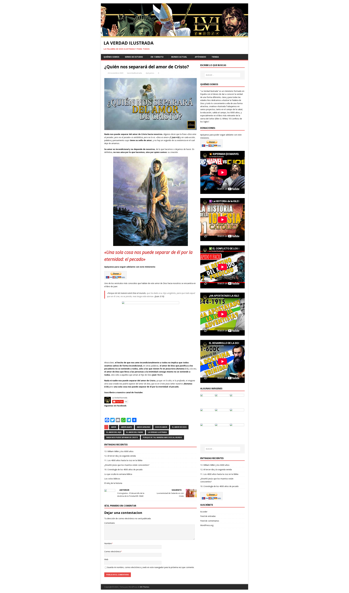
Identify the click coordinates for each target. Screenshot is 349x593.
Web (106, 559)
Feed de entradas (208, 516)
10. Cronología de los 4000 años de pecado (123, 469)
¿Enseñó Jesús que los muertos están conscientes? (126, 465)
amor (113, 427)
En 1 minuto (157, 57)
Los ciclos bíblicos (112, 478)
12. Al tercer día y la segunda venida (120, 456)
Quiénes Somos (111, 57)
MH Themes (144, 587)
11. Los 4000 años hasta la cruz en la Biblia (123, 460)
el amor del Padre (134, 432)
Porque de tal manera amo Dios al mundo (162, 437)
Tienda (215, 57)
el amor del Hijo (113, 432)
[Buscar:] (222, 75)
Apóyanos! (200, 57)
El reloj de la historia (113, 483)
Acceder (203, 511)
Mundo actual (179, 57)
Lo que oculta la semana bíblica (118, 474)
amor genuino (143, 427)
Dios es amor (161, 427)
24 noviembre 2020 (115, 73)
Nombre (108, 543)
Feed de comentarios (209, 520)
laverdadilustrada (134, 73)
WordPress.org (206, 525)
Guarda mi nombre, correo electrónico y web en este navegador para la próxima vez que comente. (150, 567)
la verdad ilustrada (157, 432)
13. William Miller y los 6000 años (118, 451)
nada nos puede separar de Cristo (122, 437)
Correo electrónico (112, 551)
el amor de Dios (179, 427)
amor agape (126, 427)
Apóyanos (150, 73)
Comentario (109, 523)
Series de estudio (134, 57)
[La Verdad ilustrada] (174, 36)
